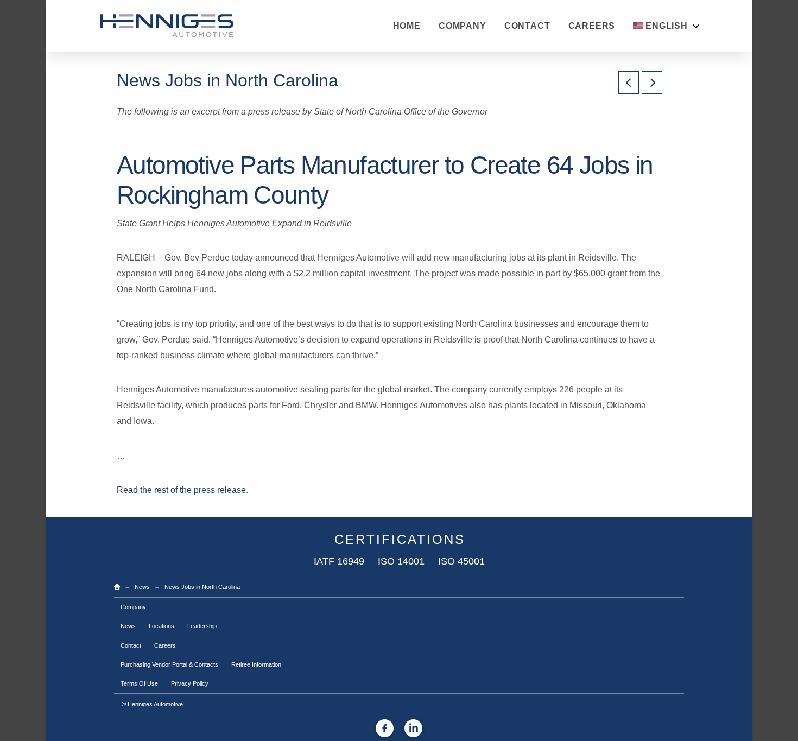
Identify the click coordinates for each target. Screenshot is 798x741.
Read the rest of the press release (181, 490)
